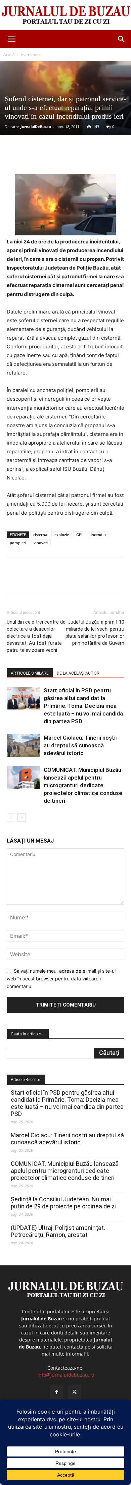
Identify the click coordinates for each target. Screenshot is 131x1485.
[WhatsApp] (81, 158)
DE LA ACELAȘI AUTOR (78, 673)
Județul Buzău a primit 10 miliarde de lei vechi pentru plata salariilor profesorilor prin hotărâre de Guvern (95, 632)
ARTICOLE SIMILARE (30, 673)
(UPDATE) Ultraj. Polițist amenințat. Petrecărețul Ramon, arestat (58, 1231)
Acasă (9, 54)
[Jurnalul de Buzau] (65, 15)
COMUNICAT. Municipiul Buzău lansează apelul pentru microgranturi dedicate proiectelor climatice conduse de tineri (83, 785)
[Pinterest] (65, 158)
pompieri (18, 542)
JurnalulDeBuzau (35, 126)
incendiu (98, 534)
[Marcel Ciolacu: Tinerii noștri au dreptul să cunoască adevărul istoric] (23, 745)
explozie (61, 534)
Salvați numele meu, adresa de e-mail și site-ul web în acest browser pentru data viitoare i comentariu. (61, 978)
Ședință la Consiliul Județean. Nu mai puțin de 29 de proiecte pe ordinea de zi (63, 1203)
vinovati (41, 542)
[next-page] (21, 817)
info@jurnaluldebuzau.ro (65, 1375)
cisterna (40, 534)
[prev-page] (11, 817)
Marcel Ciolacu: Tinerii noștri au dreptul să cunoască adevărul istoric (81, 745)
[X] (50, 158)
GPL (79, 534)
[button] (11, 39)
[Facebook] (34, 158)
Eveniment (31, 54)
